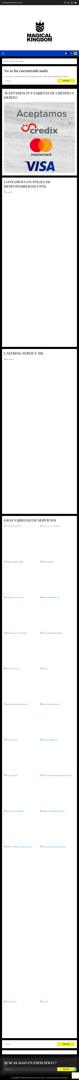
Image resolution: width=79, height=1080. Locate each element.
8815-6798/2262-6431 (39, 13)
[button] (3, 53)
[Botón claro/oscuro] (67, 53)
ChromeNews (51, 1078)
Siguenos (75, 53)
